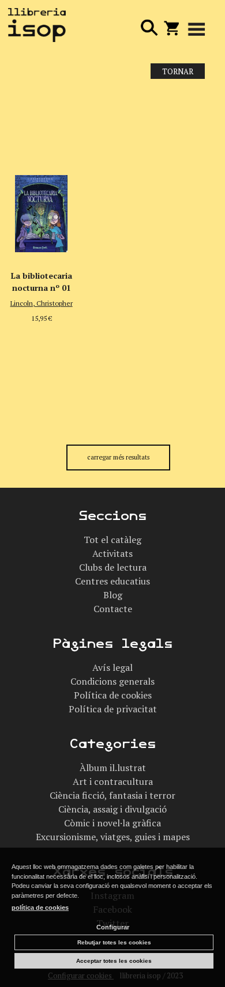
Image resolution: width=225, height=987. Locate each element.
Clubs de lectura (113, 567)
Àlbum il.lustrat (113, 767)
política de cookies (40, 907)
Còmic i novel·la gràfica (112, 823)
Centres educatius (112, 581)
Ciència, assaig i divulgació (112, 809)
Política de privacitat (113, 709)
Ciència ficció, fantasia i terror (112, 795)
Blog (112, 595)
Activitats (112, 553)
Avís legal (112, 667)
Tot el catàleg (112, 539)
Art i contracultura (113, 781)
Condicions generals (112, 681)
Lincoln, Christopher (41, 303)
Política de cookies (113, 695)
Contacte (112, 608)
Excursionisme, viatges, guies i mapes (113, 836)
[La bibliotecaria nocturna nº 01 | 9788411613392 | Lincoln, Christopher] (41, 174)
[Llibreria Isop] (37, 26)
